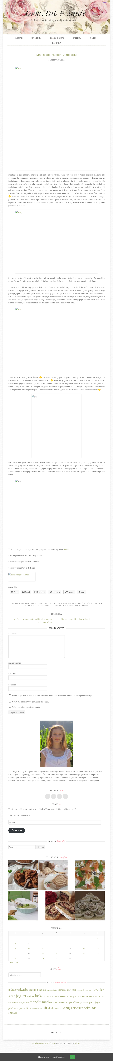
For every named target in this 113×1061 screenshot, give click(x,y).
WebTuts (77, 1043)
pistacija (93, 1002)
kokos (59, 606)
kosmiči (65, 996)
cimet (68, 989)
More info (60, 1056)
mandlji (35, 1001)
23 (98, 953)
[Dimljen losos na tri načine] (90, 875)
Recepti (19, 38)
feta (74, 989)
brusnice (50, 990)
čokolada (90, 1007)
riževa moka (33, 1008)
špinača (12, 1012)
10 (15, 948)
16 (98, 948)
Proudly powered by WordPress (43, 1043)
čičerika (78, 1007)
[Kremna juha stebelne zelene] (23, 906)
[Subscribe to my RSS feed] (65, 796)
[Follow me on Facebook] (47, 796)
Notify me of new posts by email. (26, 706)
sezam (40, 1008)
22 (84, 953)
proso (85, 606)
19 (43, 953)
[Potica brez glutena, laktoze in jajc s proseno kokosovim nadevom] (53, 875)
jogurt (46, 606)
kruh (91, 996)
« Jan (10, 962)
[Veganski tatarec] (23, 875)
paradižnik (84, 1002)
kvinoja (99, 996)
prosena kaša (75, 606)
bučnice (61, 989)
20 (56, 953)
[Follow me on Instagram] (59, 796)
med (45, 1001)
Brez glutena (40, 603)
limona (15, 1002)
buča (55, 989)
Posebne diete (57, 38)
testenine (58, 1008)
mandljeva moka (24, 1003)
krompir (83, 996)
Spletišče (12, 684)
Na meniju (36, 38)
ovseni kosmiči (59, 1002)
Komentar (12, 633)
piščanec (13, 1008)
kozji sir (73, 996)
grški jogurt (88, 990)
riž (26, 1008)
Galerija (77, 38)
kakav (52, 606)
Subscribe (16, 830)
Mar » (17, 962)
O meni (93, 38)
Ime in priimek (15, 662)
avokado (21, 989)
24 (15, 958)
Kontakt (56, 43)
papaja (65, 606)
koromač (55, 996)
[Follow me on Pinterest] (53, 796)
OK (72, 1057)
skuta (51, 1008)
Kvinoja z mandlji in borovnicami (76, 619)
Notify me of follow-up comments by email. (30, 701)
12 (43, 948)
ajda (11, 989)
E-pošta (12, 673)
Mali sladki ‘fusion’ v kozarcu (56, 54)
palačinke (74, 1002)
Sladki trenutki (55, 603)
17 (15, 953)
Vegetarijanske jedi (72, 603)
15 (84, 948)
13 (56, 948)
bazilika (42, 989)
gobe (79, 989)
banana (33, 989)
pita (98, 1002)
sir (45, 1007)
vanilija (67, 1007)
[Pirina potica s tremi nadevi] (60, 906)
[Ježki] (90, 906)
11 (29, 948)
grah (82, 990)
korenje (48, 996)
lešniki (10, 1002)
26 (43, 958)
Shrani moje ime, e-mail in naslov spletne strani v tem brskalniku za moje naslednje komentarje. (52, 695)
